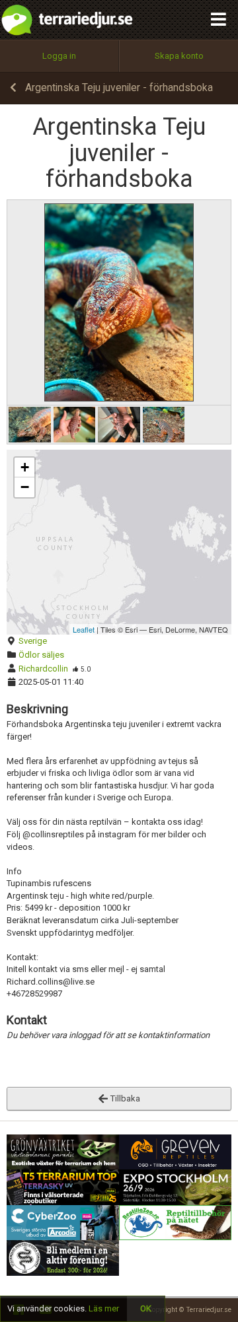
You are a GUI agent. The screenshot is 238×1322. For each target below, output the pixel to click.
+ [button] (24, 467)
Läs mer (104, 1308)
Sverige (33, 641)
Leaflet (84, 629)
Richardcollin (43, 669)
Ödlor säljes (41, 655)
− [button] (24, 487)
